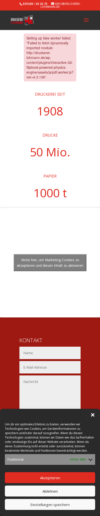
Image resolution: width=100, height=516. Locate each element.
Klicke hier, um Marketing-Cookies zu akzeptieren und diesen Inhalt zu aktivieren (50, 263)
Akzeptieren (50, 477)
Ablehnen (50, 491)
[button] (92, 414)
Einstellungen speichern (50, 504)
